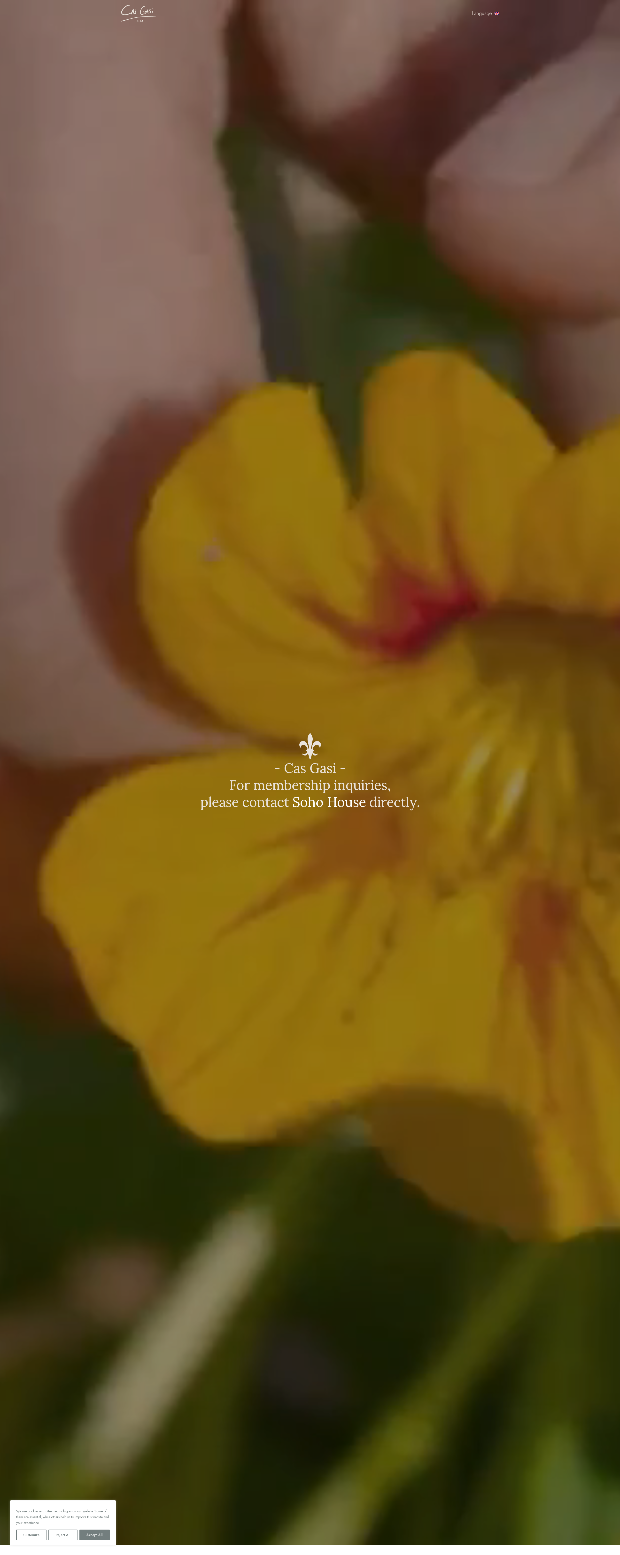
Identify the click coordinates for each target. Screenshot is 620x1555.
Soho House (329, 801)
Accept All (94, 1534)
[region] (63, 1522)
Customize (31, 1534)
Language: (483, 13)
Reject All (63, 1534)
